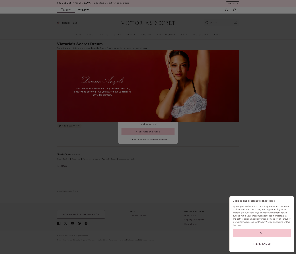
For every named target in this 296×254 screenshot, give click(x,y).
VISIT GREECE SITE (148, 131)
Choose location (158, 139)
